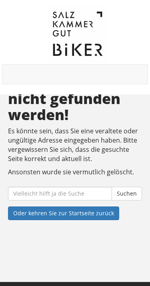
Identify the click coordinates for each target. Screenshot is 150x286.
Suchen (127, 193)
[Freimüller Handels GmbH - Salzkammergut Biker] (78, 34)
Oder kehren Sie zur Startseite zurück (63, 213)
